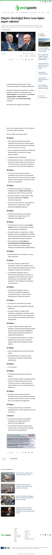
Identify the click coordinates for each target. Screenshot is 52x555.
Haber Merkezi (7, 29)
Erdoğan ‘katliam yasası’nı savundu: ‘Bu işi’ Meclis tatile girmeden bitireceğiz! (24, 486)
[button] (1, 2)
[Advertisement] (21, 72)
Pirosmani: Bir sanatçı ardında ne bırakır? (43, 79)
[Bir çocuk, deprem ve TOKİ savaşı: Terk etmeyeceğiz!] (44, 42)
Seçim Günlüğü (32, 55)
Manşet (21, 55)
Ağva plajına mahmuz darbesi (43, 73)
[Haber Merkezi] (2, 29)
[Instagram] (42, 2)
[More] (32, 59)
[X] (47, 2)
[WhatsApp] (16, 59)
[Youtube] (50, 2)
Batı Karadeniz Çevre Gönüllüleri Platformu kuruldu (43, 86)
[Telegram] (45, 2)
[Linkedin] (29, 59)
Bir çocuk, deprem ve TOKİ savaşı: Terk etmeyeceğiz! (44, 49)
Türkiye (26, 55)
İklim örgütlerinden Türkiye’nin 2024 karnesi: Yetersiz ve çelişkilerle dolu (43, 57)
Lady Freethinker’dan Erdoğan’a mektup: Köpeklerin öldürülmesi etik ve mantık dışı (25, 497)
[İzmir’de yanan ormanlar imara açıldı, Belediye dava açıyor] (8, 477)
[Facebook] (40, 2)
